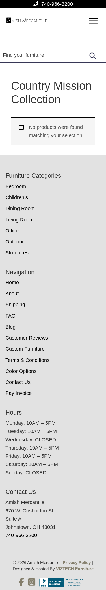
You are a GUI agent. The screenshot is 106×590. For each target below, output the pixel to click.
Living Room (19, 220)
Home (12, 282)
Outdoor (14, 242)
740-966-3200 (57, 4)
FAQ (10, 316)
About (12, 293)
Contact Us (18, 382)
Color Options (20, 371)
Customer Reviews (26, 338)
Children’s (16, 197)
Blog (10, 327)
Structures (17, 253)
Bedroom (15, 186)
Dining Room (20, 208)
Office (12, 231)
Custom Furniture (25, 349)
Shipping (15, 304)
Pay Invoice (18, 393)
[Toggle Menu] (93, 21)
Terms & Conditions (27, 360)
